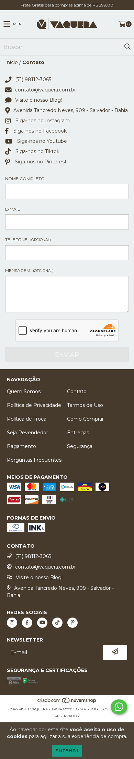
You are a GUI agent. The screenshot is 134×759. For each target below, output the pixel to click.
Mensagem (29, 270)
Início (11, 62)
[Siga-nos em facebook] (27, 623)
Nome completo (25, 178)
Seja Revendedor (27, 433)
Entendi (67, 750)
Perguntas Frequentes (34, 460)
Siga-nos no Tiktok (37, 151)
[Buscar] (127, 46)
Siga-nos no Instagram (42, 120)
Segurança (79, 446)
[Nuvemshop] (67, 702)
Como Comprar (85, 419)
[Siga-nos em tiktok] (57, 623)
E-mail (12, 209)
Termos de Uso (85, 405)
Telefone (28, 239)
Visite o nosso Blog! (38, 100)
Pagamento (21, 446)
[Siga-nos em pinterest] (72, 623)
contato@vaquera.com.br (45, 90)
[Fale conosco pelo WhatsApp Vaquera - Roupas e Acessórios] (119, 706)
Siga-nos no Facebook (40, 131)
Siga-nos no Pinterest (41, 162)
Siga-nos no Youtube (42, 141)
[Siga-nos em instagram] (12, 623)
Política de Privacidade (34, 405)
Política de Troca (26, 419)
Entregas (78, 433)
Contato (77, 391)
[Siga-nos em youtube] (42, 623)
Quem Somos (24, 391)
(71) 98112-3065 (33, 79)
